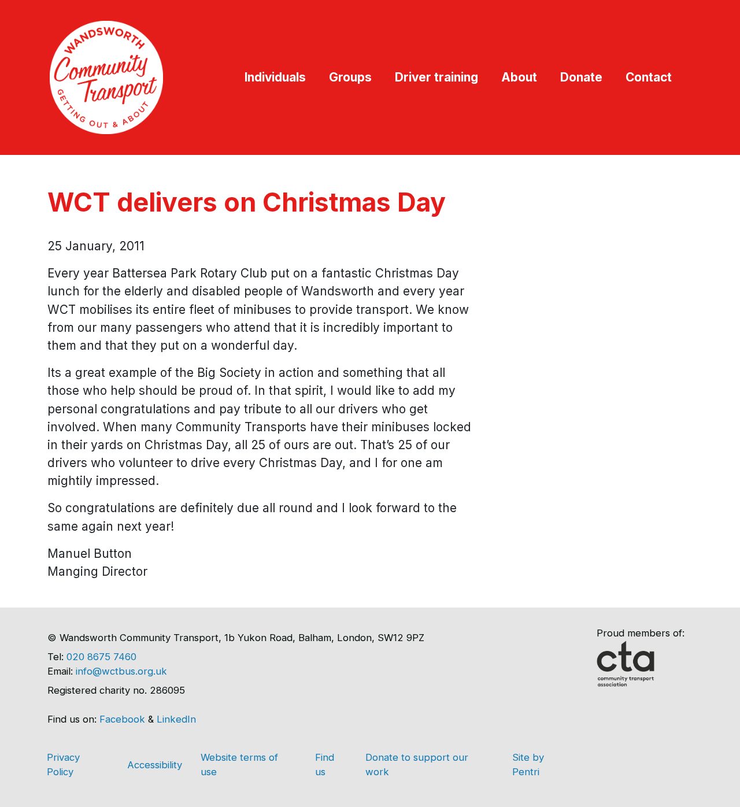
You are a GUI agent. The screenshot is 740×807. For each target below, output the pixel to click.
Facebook (122, 719)
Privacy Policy (63, 765)
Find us (324, 765)
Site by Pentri (528, 765)
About (519, 77)
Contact (649, 77)
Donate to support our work (416, 765)
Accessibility (154, 765)
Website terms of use (239, 765)
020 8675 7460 (101, 656)
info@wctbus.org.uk (121, 671)
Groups (350, 77)
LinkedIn (176, 719)
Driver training (436, 77)
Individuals (275, 77)
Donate (581, 77)
